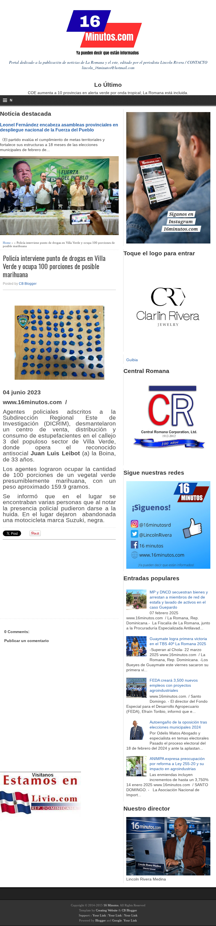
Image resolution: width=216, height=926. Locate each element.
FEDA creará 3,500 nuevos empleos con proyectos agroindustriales (174, 685)
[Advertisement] (46, 578)
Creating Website (107, 910)
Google (117, 920)
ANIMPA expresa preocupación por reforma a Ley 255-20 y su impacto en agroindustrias (177, 763)
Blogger (100, 920)
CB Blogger (28, 284)
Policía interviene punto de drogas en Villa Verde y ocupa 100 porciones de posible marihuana (54, 266)
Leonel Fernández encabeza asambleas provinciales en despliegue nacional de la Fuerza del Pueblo (59, 127)
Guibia (132, 360)
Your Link (99, 915)
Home (7, 242)
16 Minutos (111, 905)
